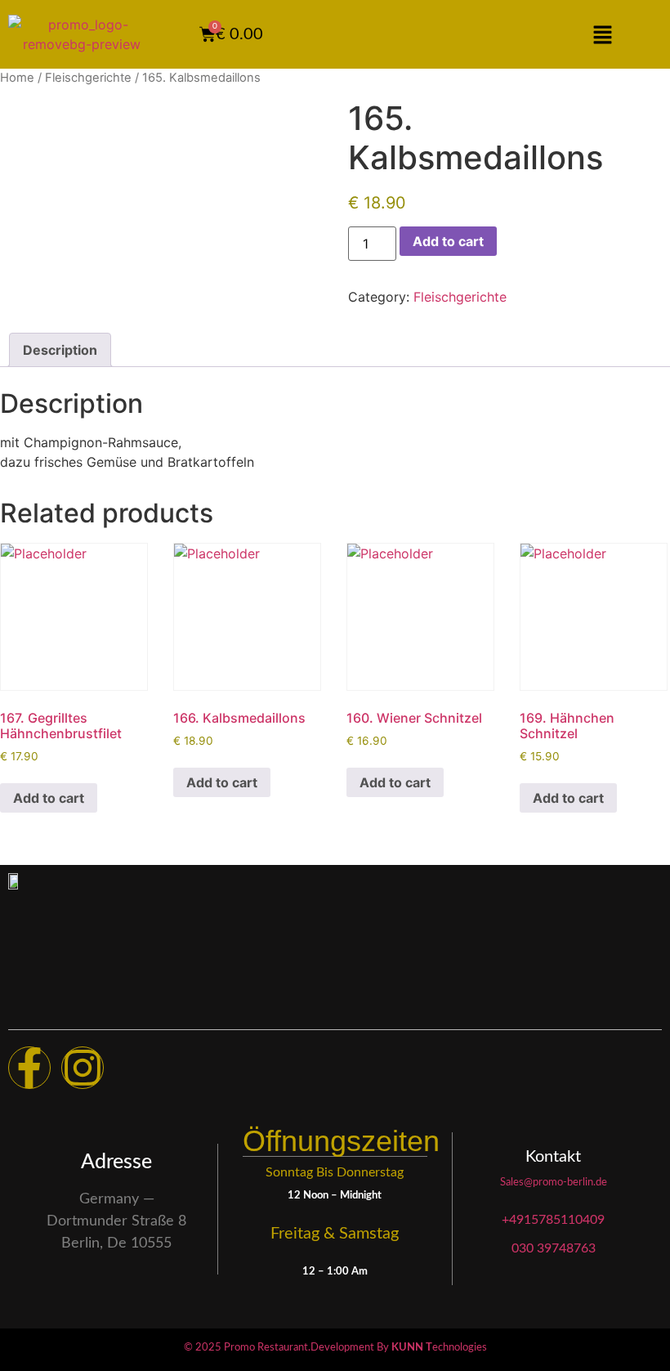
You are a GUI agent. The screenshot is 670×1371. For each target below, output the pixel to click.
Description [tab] (60, 350)
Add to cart (448, 241)
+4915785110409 (553, 1219)
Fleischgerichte (88, 77)
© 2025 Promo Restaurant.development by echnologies (335, 1347)
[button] (602, 35)
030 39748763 (553, 1248)
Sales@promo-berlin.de (553, 1182)
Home (17, 77)
